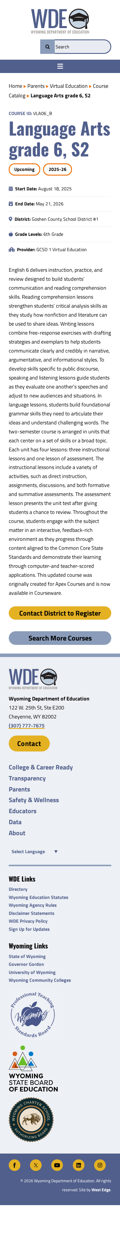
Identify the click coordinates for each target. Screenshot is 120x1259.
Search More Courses (60, 638)
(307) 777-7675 (27, 725)
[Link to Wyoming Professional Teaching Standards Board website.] (60, 1015)
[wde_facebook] (14, 1162)
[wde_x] (36, 1162)
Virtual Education (69, 86)
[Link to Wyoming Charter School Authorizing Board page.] (60, 1119)
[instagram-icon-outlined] (100, 1162)
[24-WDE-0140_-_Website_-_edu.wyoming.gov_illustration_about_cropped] (33, 671)
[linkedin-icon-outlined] (78, 1162)
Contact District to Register (60, 613)
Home (15, 86)
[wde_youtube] (57, 1162)
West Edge (100, 1190)
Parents (36, 86)
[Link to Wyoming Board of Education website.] (60, 1068)
